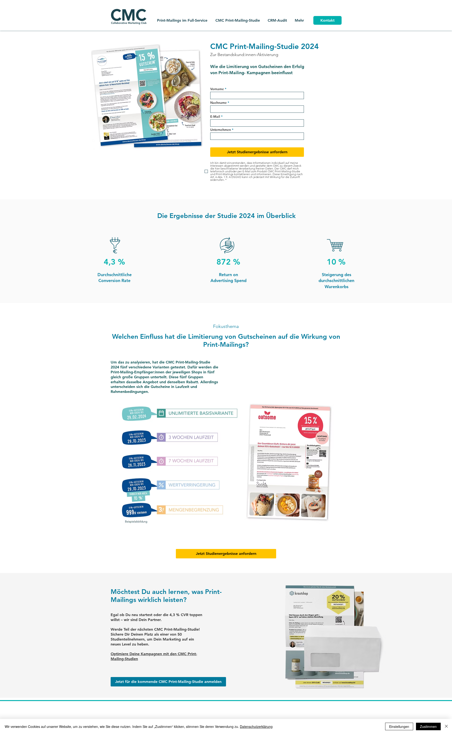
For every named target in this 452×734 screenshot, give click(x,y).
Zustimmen (428, 726)
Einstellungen (399, 726)
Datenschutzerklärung (256, 726)
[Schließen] (446, 726)
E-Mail (215, 116)
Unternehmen (220, 129)
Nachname (218, 102)
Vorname (217, 89)
